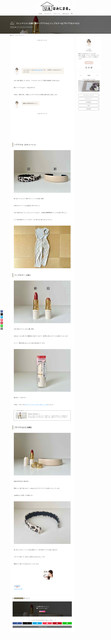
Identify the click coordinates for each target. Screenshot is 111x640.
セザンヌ (28, 598)
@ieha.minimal (38, 70)
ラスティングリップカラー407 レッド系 (36, 404)
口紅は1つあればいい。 (34, 414)
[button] (17, 623)
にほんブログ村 (18, 589)
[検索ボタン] (71, 14)
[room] (89, 68)
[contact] (91, 68)
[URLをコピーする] (2, 329)
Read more (89, 62)
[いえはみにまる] (55, 6)
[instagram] (86, 68)
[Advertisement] (42, 51)
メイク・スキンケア (21, 27)
